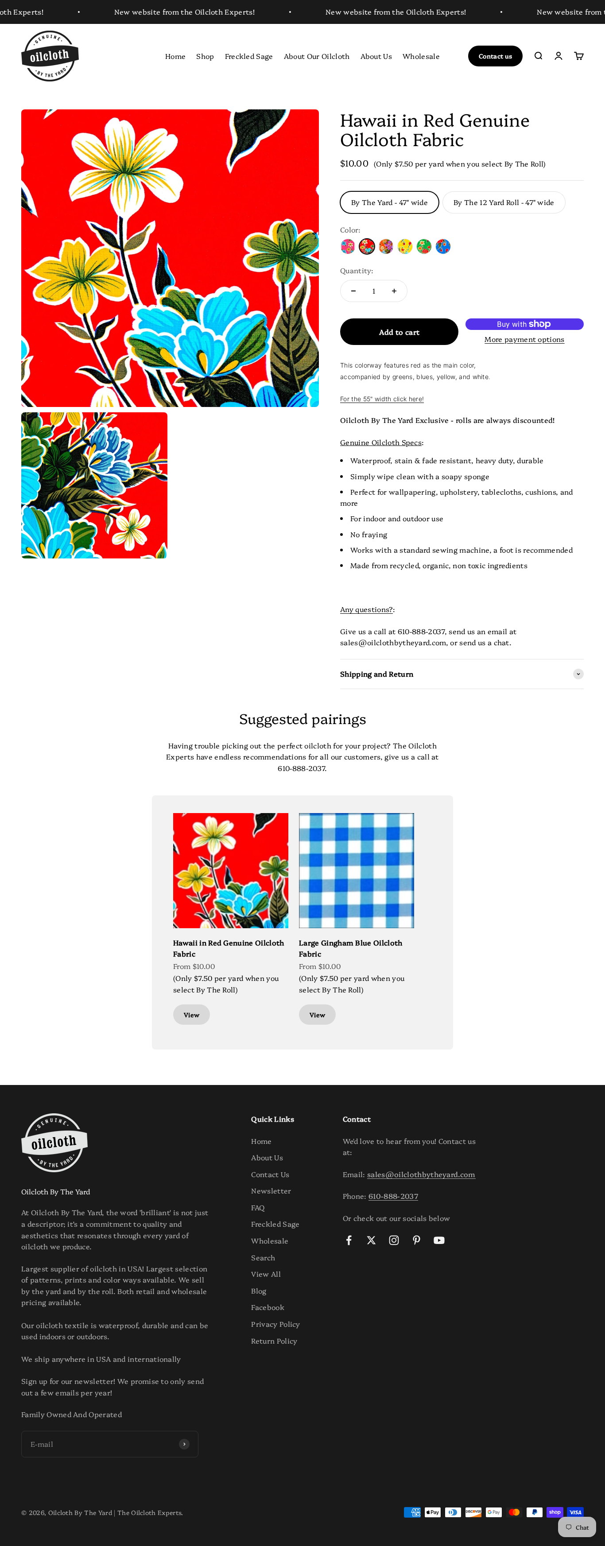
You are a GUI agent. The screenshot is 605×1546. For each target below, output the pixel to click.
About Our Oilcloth (317, 55)
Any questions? (366, 609)
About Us (376, 55)
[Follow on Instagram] (394, 1240)
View (191, 1014)
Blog (258, 1290)
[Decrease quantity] (353, 291)
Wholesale (421, 55)
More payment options (524, 339)
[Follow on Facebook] (349, 1240)
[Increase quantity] (394, 291)
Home (175, 55)
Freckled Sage (249, 55)
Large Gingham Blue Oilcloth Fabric (351, 948)
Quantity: (356, 270)
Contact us (495, 55)
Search (263, 1257)
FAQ (257, 1207)
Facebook (267, 1307)
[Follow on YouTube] (439, 1240)
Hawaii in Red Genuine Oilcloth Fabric (228, 948)
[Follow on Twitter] (371, 1240)
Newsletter (271, 1190)
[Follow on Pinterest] (417, 1240)
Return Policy (274, 1340)
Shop (205, 55)
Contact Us (270, 1174)
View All (266, 1274)
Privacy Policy (275, 1324)
